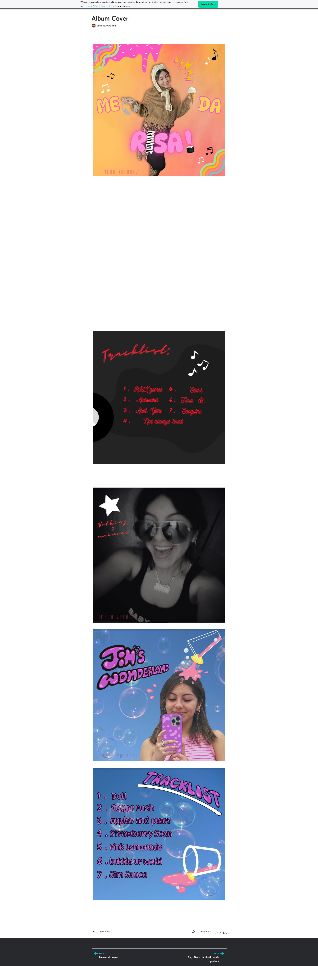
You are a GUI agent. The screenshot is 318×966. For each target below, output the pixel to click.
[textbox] (159, 475)
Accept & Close (208, 4)
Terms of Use (107, 6)
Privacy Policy (91, 6)
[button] (193, 931)
